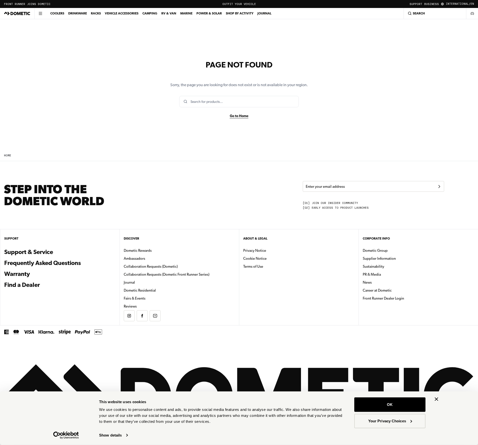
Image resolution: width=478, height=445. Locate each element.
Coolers (57, 13)
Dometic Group (391, 250)
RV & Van (168, 13)
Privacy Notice (254, 250)
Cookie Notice (255, 258)
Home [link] (7, 155)
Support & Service (28, 252)
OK (390, 404)
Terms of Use (253, 266)
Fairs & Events (134, 298)
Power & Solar (209, 13)
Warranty (17, 273)
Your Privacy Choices (387, 421)
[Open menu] (40, 13)
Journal (264, 13)
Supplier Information (379, 258)
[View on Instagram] (129, 315)
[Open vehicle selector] (472, 13)
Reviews (130, 306)
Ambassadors (134, 258)
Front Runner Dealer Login (383, 298)
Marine (186, 13)
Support (416, 4)
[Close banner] (436, 399)
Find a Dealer (22, 284)
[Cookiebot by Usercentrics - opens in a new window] (66, 435)
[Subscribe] (439, 186)
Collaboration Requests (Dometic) (151, 266)
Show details (110, 435)
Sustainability (373, 266)
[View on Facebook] (142, 315)
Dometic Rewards (138, 250)
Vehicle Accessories (121, 13)
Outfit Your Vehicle (239, 4)
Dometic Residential (155, 290)
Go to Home (239, 116)
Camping (149, 13)
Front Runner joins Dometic (27, 4)
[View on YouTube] (155, 315)
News (383, 282)
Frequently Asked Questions (42, 262)
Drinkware (77, 13)
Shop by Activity (239, 13)
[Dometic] (17, 13)
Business (431, 4)
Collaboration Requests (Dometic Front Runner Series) (166, 274)
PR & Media (387, 274)
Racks (96, 13)
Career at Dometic (393, 290)
